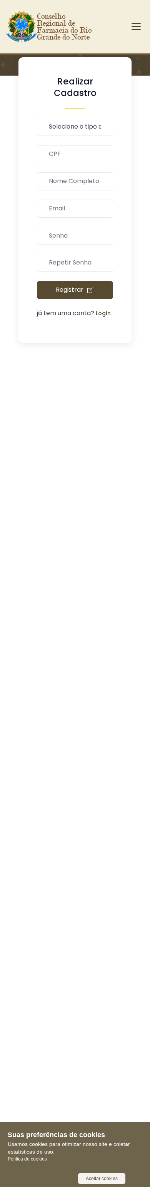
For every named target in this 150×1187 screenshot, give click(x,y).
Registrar (70, 289)
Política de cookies (27, 1159)
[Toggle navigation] (136, 26)
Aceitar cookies (102, 1178)
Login (103, 313)
